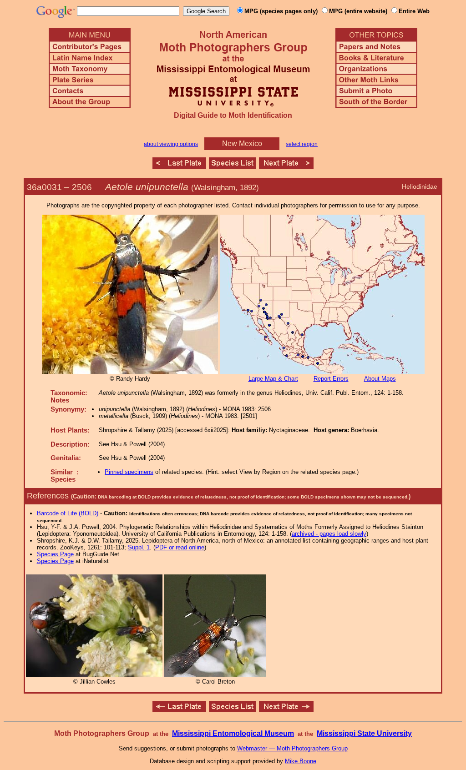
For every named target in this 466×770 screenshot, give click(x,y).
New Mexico (242, 143)
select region (302, 144)
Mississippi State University (364, 733)
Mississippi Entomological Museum (233, 733)
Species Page (55, 554)
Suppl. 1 (139, 547)
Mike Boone (300, 761)
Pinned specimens (129, 471)
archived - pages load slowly (329, 533)
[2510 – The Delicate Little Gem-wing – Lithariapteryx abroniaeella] (286, 166)
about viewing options (171, 144)
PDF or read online (179, 547)
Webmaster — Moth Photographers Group (292, 748)
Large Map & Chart (273, 378)
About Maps (380, 378)
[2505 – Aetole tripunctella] (179, 166)
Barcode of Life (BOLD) (67, 513)
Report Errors (331, 378)
